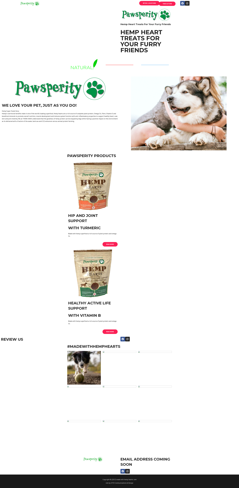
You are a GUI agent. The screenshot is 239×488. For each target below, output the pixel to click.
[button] (149, 3)
